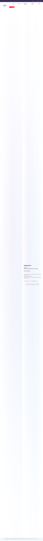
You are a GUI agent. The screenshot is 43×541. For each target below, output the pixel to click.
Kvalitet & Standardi (25, 4)
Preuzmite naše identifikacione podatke (32, 284)
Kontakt (39, 3)
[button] (17, 7)
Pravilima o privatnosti (34, 538)
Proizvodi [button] (19, 3)
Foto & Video (33, 4)
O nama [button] (13, 4)
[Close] (41, 539)
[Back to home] (5, 5)
